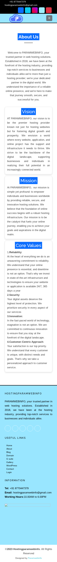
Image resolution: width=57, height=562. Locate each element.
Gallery (9, 462)
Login (9, 472)
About (9, 449)
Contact (10, 469)
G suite (9, 459)
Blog (8, 452)
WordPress (11, 465)
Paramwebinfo (35, 558)
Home (9, 445)
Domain (10, 455)
